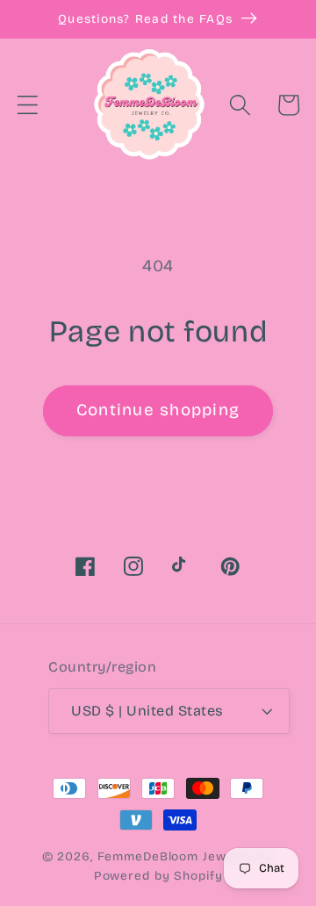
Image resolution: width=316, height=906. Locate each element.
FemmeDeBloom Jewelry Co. (186, 856)
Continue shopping (158, 410)
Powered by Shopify (158, 875)
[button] (28, 105)
